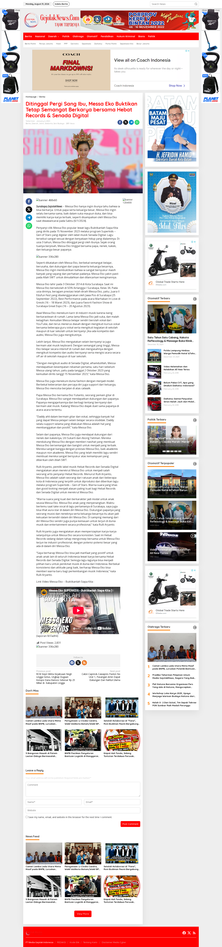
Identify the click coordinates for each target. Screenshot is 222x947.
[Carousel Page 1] (164, 451)
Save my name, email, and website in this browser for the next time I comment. (70, 817)
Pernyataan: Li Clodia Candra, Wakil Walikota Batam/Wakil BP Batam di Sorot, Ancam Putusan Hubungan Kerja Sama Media (82, 722)
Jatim (41, 123)
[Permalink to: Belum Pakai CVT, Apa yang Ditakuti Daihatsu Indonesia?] (154, 387)
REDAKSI (61, 942)
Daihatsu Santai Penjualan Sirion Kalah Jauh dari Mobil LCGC (179, 400)
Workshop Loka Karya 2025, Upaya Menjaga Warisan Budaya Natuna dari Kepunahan (173, 695)
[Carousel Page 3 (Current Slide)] (172, 451)
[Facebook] (72, 662)
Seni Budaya (58, 123)
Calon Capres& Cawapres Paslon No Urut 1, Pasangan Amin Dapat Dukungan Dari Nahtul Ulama (101, 676)
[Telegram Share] (131, 122)
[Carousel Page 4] (175, 451)
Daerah (35, 123)
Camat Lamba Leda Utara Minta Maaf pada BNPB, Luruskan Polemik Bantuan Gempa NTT (43, 722)
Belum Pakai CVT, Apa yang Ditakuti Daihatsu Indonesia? (179, 384)
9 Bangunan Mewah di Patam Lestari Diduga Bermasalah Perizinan (41, 755)
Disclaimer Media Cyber (114, 942)
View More (83, 913)
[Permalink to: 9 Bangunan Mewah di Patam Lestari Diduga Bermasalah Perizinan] (44, 739)
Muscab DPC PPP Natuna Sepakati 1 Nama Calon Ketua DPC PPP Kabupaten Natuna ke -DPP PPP (171, 442)
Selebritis (49, 123)
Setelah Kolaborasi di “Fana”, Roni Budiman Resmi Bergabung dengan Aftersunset (121, 722)
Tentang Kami (90, 942)
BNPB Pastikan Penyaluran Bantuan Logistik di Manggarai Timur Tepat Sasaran (81, 755)
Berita (28, 123)
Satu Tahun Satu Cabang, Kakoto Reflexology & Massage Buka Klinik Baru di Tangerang (170, 339)
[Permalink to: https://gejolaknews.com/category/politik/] (195, 420)
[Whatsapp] (137, 122)
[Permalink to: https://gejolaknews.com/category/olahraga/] (195, 627)
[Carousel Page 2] (168, 451)
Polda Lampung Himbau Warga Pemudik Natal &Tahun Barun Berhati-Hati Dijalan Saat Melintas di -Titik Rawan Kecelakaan (180, 352)
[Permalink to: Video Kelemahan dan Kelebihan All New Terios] (154, 371)
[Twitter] (78, 662)
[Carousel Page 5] (179, 451)
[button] (196, 4)
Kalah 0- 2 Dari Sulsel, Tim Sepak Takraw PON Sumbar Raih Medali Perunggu (174, 704)
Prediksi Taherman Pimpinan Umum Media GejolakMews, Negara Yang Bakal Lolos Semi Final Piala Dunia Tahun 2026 (174, 676)
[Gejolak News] (51, 20)
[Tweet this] (125, 122)
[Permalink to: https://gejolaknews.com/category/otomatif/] (195, 299)
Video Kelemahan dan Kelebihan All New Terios (177, 368)
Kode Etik (74, 942)
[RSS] (84, 662)
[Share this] (120, 122)
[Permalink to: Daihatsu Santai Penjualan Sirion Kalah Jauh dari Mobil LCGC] (154, 403)
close (17, 10)
